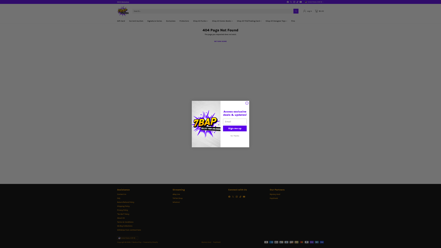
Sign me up (234, 128)
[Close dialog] (247, 103)
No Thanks (234, 136)
